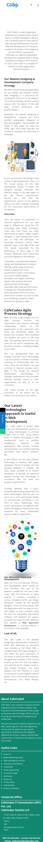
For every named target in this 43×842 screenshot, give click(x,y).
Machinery (8, 776)
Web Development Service (14, 760)
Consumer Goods (11, 773)
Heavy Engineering (11, 770)
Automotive (8, 767)
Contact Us (7, 779)
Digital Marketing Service (13, 757)
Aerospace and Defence (13, 764)
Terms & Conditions (11, 788)
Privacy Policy (9, 782)
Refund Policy (9, 785)
